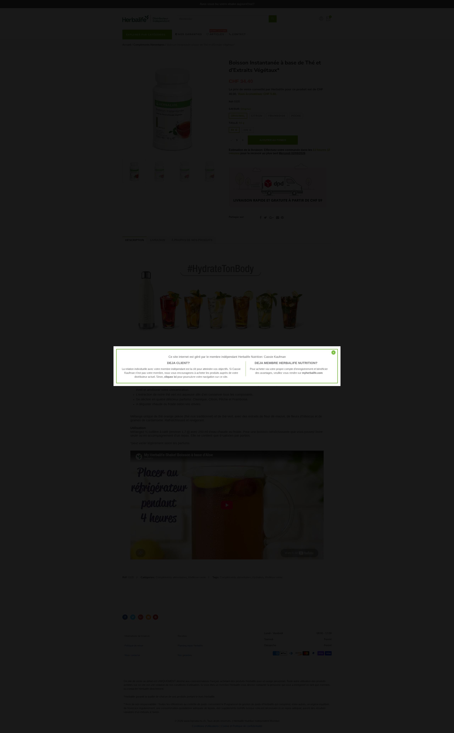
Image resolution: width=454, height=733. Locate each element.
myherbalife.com (312, 372)
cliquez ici (170, 376)
